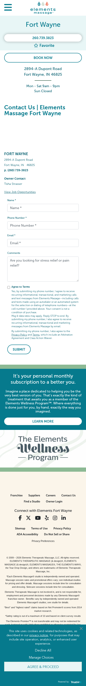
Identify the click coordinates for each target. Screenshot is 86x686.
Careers (51, 495)
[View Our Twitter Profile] (28, 518)
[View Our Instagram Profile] (55, 518)
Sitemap (20, 528)
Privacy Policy (19, 334)
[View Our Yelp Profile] (46, 518)
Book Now (43, 58)
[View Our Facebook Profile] (20, 518)
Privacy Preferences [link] (43, 541)
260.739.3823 (43, 38)
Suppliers (34, 495)
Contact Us (68, 495)
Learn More (43, 421)
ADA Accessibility (27, 534)
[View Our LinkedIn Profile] (63, 518)
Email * (11, 235)
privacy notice (38, 635)
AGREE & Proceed (43, 666)
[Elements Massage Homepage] (43, 7)
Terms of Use (39, 528)
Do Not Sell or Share (57, 534)
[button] (8, 8)
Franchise (16, 495)
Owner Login (54, 501)
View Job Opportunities (20, 192)
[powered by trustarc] (75, 682)
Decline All (43, 650)
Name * (11, 200)
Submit (19, 349)
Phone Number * (17, 217)
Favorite (46, 45)
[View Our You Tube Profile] (37, 518)
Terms (36, 334)
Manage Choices (41, 657)
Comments (13, 253)
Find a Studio (32, 501)
